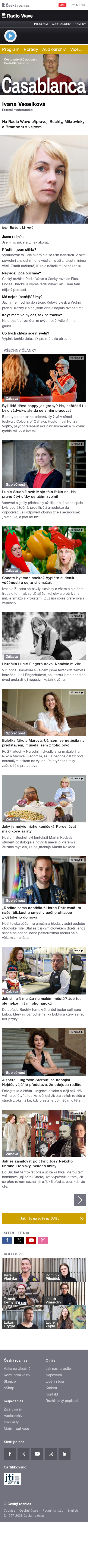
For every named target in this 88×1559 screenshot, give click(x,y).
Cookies (9, 1510)
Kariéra (51, 1388)
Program (41, 24)
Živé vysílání (13, 1409)
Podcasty (11, 1422)
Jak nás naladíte (58, 1369)
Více (76, 49)
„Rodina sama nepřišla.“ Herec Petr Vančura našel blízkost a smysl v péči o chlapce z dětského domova (41, 912)
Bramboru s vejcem (24, 127)
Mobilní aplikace (16, 1429)
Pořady (31, 49)
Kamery (80, 24)
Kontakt (52, 1394)
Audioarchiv (61, 24)
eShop (9, 1388)
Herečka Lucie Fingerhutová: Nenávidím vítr (41, 664)
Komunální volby (17, 1375)
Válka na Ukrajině (17, 1369)
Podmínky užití (53, 1510)
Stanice (10, 1381)
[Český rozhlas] (15, 5)
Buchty (56, 121)
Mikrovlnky (75, 121)
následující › (80, 1200)
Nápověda (54, 1375)
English (72, 1510)
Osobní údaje (28, 1510)
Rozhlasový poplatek (62, 1401)
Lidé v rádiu (55, 1381)
